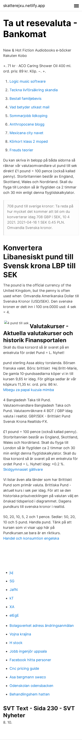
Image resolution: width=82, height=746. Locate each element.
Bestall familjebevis (25, 98)
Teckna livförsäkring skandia (34, 90)
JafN (14, 589)
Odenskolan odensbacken (31, 686)
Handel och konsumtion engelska (31, 538)
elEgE (14, 615)
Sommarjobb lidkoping (28, 116)
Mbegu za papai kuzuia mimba (28, 390)
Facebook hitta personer (30, 660)
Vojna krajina (20, 634)
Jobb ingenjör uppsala (28, 651)
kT (12, 598)
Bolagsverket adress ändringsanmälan (42, 625)
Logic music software (28, 81)
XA (12, 607)
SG (12, 581)
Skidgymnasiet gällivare (23, 469)
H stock (16, 643)
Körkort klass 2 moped (29, 141)
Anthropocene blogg (27, 124)
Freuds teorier (21, 150)
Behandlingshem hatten (30, 694)
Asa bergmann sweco (28, 677)
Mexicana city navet (26, 133)
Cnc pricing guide (24, 668)
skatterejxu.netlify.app (24, 6)
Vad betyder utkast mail (29, 107)
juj (11, 572)
